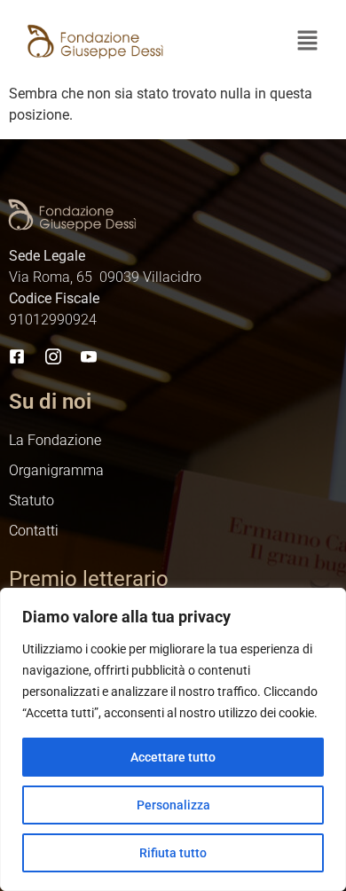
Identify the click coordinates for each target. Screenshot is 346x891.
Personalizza (173, 805)
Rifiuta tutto (173, 853)
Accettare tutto (173, 757)
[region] (173, 739)
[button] (307, 41)
